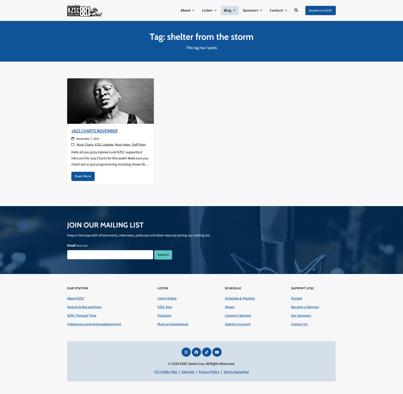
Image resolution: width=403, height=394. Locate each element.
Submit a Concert (238, 324)
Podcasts (164, 315)
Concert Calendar (238, 315)
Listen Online (167, 298)
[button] (296, 10)
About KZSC (75, 298)
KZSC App (164, 307)
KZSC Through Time (81, 315)
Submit (163, 254)
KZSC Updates (104, 144)
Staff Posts (139, 144)
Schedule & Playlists (240, 298)
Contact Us (299, 324)
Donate (296, 298)
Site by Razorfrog (236, 372)
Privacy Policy (209, 372)
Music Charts (85, 144)
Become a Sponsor (305, 307)
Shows (229, 307)
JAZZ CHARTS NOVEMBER (94, 131)
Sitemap (188, 372)
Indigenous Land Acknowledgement (94, 324)
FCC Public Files (165, 372)
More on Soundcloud (172, 324)
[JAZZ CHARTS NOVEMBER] (110, 100)
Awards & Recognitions (84, 307)
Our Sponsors (301, 315)
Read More (83, 176)
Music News (122, 144)
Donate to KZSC (320, 10)
